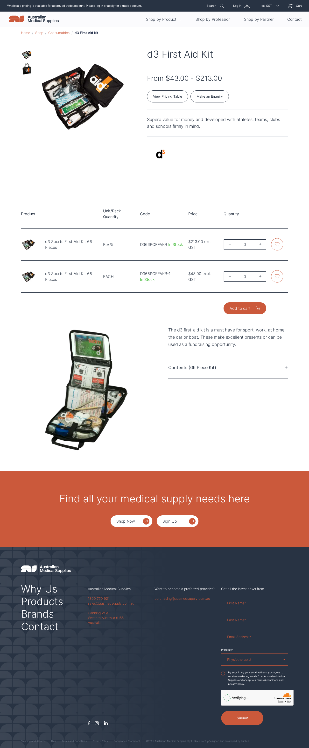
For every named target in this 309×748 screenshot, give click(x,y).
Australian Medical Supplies (109, 589)
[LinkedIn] (106, 723)
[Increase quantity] (260, 244)
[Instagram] (97, 723)
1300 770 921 (99, 598)
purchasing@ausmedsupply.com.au (182, 598)
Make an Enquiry (210, 96)
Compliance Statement (127, 741)
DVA (53, 741)
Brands (37, 614)
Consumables (59, 33)
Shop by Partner (259, 19)
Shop (39, 33)
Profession (227, 649)
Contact (294, 19)
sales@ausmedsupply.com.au (111, 603)
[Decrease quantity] (230, 244)
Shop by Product (161, 19)
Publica (245, 741)
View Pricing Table (167, 96)
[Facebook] (89, 723)
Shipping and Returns (33, 741)
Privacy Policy (100, 741)
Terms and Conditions (74, 741)
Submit (242, 718)
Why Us (39, 589)
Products (42, 601)
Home (25, 33)
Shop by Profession (213, 19)
